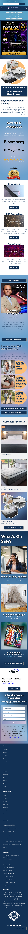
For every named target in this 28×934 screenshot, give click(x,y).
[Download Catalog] (23, 8)
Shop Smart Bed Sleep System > (14, 408)
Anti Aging (5, 755)
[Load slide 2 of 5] (12, 57)
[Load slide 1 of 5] (11, 57)
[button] (1, 8)
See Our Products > (14, 339)
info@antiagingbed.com (9, 885)
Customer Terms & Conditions (10, 828)
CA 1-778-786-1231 (7, 879)
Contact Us (5, 801)
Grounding (5, 761)
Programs (5, 838)
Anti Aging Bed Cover (5, 454)
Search (4, 817)
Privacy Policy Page (14, 737)
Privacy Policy (6, 835)
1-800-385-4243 (19, 928)
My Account (6, 814)
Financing (5, 780)
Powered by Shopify (18, 931)
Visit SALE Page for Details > (14, 663)
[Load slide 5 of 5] (17, 57)
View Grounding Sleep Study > (13, 412)
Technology (6, 820)
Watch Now (13, 207)
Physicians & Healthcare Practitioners (12, 841)
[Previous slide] (8, 56)
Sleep (4, 758)
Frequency (5, 765)
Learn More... (23, 114)
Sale (4, 777)
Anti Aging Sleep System (6, 521)
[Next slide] (19, 56)
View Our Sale (14, 18)
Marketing (5, 807)
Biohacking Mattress (5, 487)
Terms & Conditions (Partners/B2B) (12, 844)
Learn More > (14, 688)
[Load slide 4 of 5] (15, 57)
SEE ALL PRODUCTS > (14, 527)
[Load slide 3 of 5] (14, 57)
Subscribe (9, 656)
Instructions (6, 810)
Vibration (5, 768)
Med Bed (5, 752)
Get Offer (22, 4)
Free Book (5, 774)
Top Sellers (5, 749)
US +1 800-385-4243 (8, 876)
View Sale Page (14, 280)
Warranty (5, 847)
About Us (5, 786)
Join (14, 722)
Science (5, 783)
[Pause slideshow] (25, 56)
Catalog (5, 771)
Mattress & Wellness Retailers (10, 831)
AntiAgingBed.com (12, 931)
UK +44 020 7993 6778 (9, 882)
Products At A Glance (14, 12)
